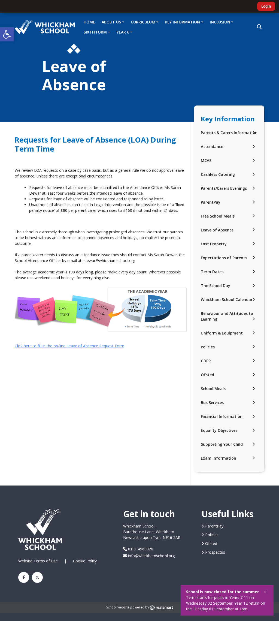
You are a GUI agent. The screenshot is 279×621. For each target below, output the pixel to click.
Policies (208, 346)
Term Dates (212, 271)
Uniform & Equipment (222, 333)
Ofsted (207, 374)
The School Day (215, 285)
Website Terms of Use (38, 560)
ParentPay (210, 202)
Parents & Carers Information (229, 132)
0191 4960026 (140, 548)
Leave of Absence (217, 230)
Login (266, 6)
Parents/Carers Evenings (224, 188)
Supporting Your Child (222, 444)
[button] (7, 34)
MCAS (206, 160)
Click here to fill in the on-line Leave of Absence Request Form (69, 345)
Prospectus (215, 552)
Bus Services (212, 402)
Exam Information (218, 458)
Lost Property (214, 243)
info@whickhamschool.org (151, 555)
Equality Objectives (219, 430)
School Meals (213, 388)
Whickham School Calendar (227, 299)
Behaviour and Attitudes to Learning (227, 316)
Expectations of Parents (224, 257)
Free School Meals (218, 216)
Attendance (212, 146)
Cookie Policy (85, 560)
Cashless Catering (218, 174)
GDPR (206, 360)
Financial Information (221, 416)
